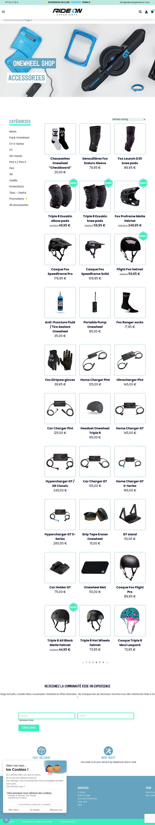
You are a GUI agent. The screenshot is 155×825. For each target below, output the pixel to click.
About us (150, 792)
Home (7, 20)
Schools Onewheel (87, 799)
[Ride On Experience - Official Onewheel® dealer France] (67, 11)
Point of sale (84, 795)
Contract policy (67, 822)
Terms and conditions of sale (37, 822)
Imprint (10, 822)
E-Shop (81, 792)
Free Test (82, 802)
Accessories (17, 20)
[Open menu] (3, 11)
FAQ (80, 805)
